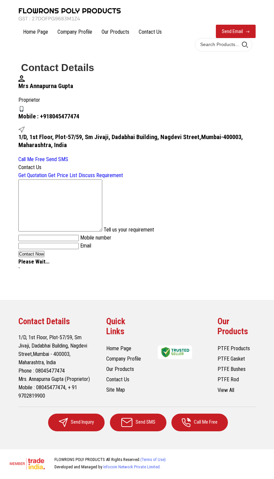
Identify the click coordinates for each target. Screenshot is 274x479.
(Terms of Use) (153, 459)
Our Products (115, 32)
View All (226, 390)
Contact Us (150, 32)
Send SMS (57, 159)
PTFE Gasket (231, 359)
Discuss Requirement (101, 175)
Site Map (115, 390)
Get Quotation (32, 175)
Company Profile (74, 32)
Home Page (35, 32)
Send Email (233, 31)
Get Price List (62, 175)
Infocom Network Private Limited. (132, 466)
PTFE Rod (228, 379)
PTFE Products (234, 348)
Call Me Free (31, 159)
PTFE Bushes (232, 369)
